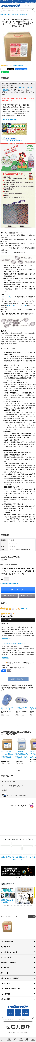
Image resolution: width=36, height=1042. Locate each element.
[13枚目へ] (21, 905)
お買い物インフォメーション (10, 989)
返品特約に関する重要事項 (10, 584)
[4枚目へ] (8, 905)
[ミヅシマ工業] (20, 853)
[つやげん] (24, 848)
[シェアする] (3, 69)
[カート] (24, 5)
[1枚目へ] (4, 905)
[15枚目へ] (24, 905)
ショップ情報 (5, 994)
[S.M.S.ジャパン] (9, 843)
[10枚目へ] (17, 905)
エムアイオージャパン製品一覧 (12, 140)
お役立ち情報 (5, 999)
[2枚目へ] (5, 905)
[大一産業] (12, 848)
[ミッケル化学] (9, 853)
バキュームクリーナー (8, 297)
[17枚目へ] (27, 905)
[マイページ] (29, 5)
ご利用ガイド (5, 983)
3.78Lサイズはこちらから (10, 120)
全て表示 (17, 679)
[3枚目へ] (7, 905)
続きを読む (5, 639)
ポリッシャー (23, 88)
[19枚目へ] (30, 905)
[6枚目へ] (11, 905)
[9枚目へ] (15, 905)
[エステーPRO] (20, 843)
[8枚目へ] (14, 905)
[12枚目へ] (20, 905)
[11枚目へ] (18, 905)
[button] (33, 5)
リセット (32, 916)
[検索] (33, 10)
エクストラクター (22, 305)
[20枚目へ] (31, 905)
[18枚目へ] (28, 905)
